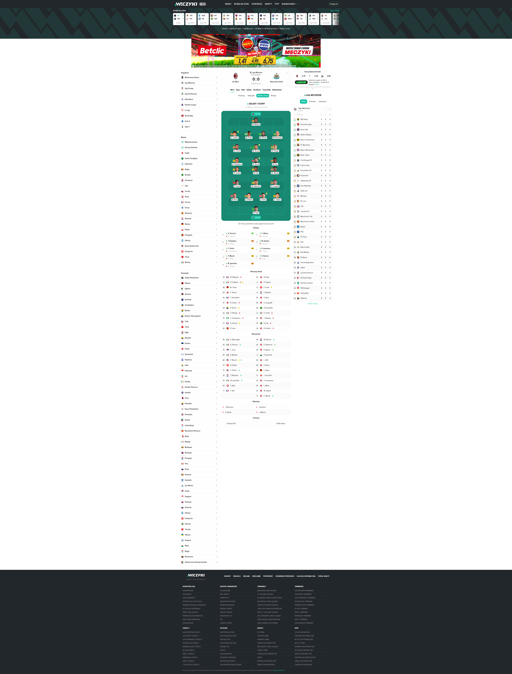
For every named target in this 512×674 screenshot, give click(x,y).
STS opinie (261, 632)
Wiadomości (277, 89)
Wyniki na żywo (241, 3)
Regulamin (256, 576)
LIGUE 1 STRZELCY (188, 661)
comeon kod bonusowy (303, 665)
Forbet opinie (262, 650)
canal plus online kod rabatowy (269, 609)
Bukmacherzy (288, 3)
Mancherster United (227, 601)
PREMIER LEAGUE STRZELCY (192, 647)
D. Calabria (231, 236)
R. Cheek (231, 258)
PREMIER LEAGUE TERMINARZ (304, 605)
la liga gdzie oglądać (265, 594)
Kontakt (227, 576)
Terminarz (257, 89)
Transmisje (266, 89)
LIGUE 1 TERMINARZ (301, 619)
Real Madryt (224, 594)
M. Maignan (231, 266)
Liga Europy (187, 594)
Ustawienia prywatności (284, 576)
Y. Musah (231, 256)
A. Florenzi (232, 233)
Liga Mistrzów (248, 28)
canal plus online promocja (268, 605)
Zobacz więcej (313, 303)
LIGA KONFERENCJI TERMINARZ (305, 598)
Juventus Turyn (226, 623)
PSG (221, 619)
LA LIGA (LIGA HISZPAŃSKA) (191, 609)
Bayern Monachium (227, 605)
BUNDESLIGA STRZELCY (190, 657)
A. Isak (264, 258)
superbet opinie (263, 639)
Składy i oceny (262, 95)
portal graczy (323, 576)
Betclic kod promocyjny (304, 639)
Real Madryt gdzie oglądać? (268, 647)
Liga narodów (188, 623)
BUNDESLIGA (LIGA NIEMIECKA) (193, 616)
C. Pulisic (231, 248)
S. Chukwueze (232, 251)
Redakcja (237, 576)
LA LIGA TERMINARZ (301, 609)
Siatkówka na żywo (227, 632)
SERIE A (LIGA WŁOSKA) (190, 612)
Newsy (228, 3)
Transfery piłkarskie (228, 657)
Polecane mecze (226, 654)
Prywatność (268, 576)
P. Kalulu (228, 412)
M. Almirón (265, 241)
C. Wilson (264, 233)
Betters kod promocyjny (266, 661)
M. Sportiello (232, 263)
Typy (277, 3)
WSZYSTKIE (335, 11)
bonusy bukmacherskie (266, 665)
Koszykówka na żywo (228, 643)
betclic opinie (300, 643)
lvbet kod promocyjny (303, 654)
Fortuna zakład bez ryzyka (305, 657)
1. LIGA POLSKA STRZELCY (191, 665)
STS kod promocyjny (302, 632)
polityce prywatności (279, 670)
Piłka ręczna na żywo (228, 636)
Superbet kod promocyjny (305, 647)
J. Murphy (264, 236)
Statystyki (251, 95)
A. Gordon (264, 243)
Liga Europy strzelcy (191, 636)
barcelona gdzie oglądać (267, 591)
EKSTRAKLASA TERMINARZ (303, 601)
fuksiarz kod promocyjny (267, 654)
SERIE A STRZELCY (189, 654)
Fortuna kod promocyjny (304, 636)
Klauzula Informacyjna (306, 576)
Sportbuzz (257, 3)
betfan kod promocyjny (304, 650)
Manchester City (226, 616)
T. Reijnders (232, 241)
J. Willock (262, 412)
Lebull (259, 657)
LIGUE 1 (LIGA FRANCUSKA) (191, 619)
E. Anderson (265, 248)
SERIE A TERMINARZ (301, 612)
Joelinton (262, 407)
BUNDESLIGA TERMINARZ (303, 616)
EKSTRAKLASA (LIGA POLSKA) (192, 601)
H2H (243, 89)
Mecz (232, 89)
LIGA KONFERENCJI (189, 598)
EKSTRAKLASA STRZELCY (191, 643)
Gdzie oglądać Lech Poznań (267, 623)
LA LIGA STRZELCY (189, 650)
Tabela (248, 89)
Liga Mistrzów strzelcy (191, 632)
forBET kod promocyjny (266, 643)
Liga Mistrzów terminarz (304, 591)
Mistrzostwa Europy (228, 661)
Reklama (246, 576)
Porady (223, 650)
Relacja (273, 95)
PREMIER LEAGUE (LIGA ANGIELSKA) (194, 605)
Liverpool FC (224, 598)
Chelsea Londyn (226, 612)
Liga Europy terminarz (303, 594)
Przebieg (241, 95)
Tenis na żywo (225, 639)
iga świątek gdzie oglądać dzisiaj (269, 598)
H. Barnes (265, 256)
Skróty (268, 3)
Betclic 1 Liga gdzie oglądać (267, 612)
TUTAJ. (317, 84)
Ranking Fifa (224, 647)
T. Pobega (231, 243)
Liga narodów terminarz (304, 623)
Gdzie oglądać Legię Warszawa (268, 619)
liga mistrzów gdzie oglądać (231, 665)
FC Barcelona (225, 591)
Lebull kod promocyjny (303, 661)
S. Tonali (264, 251)
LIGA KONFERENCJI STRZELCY (192, 639)
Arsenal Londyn (226, 609)
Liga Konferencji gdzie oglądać (269, 616)
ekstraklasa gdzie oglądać (267, 601)
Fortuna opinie (263, 636)
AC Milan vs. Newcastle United (266, 28)
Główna (224, 28)
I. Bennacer (229, 407)
